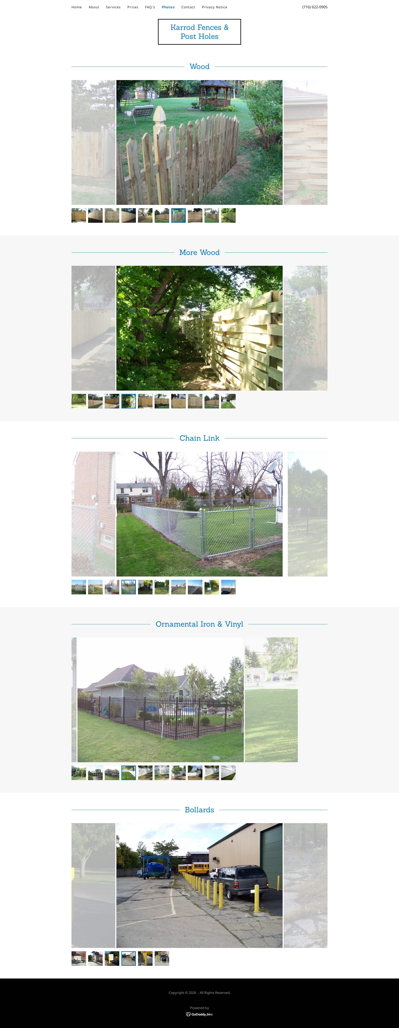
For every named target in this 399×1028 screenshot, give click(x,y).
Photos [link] (168, 7)
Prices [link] (132, 7)
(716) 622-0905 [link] (315, 6)
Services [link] (113, 7)
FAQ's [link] (150, 7)
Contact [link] (188, 7)
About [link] (94, 7)
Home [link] (76, 7)
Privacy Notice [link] (215, 7)
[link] (199, 37)
